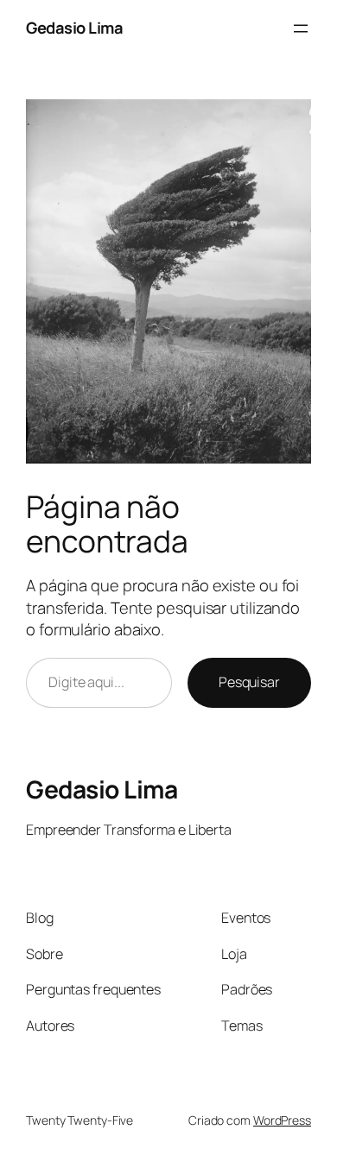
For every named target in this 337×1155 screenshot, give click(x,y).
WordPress (282, 1120)
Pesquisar (249, 681)
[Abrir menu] (300, 28)
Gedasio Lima (74, 27)
